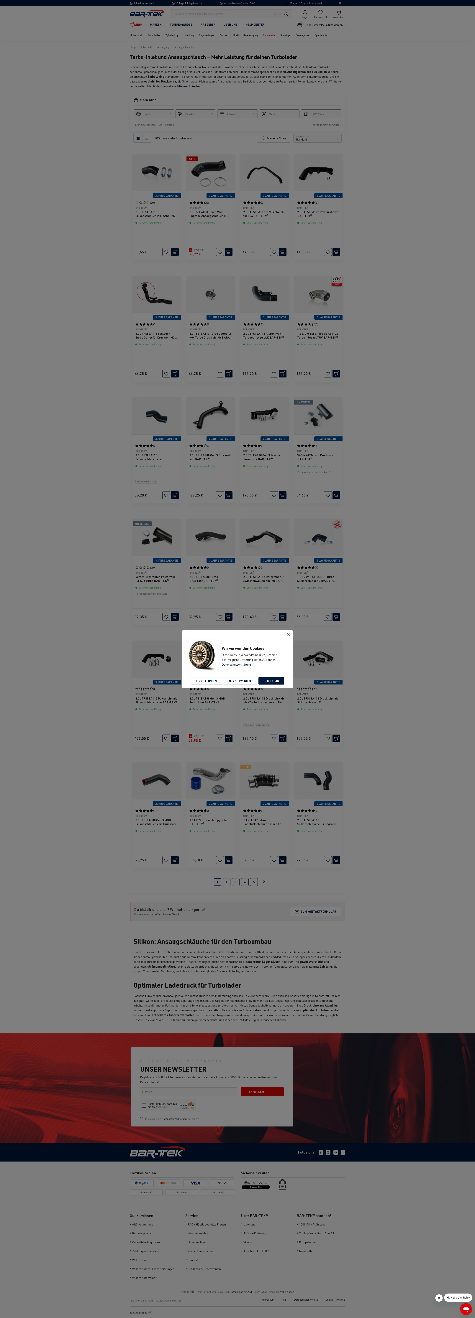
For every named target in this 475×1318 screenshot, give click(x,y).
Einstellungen (206, 680)
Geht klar (271, 681)
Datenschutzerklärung (236, 664)
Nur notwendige (240, 680)
